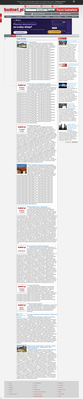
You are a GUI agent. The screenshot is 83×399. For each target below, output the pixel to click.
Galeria (35, 387)
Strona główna (8, 35)
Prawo (60, 396)
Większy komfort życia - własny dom (37, 206)
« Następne (68, 142)
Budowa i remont (62, 389)
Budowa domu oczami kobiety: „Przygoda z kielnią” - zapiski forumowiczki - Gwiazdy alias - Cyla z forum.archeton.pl (42, 347)
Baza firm (36, 385)
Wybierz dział (39, 8)
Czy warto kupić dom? (33, 285)
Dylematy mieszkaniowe (33, 125)
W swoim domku (31, 42)
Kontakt (10, 385)
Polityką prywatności (60, 1)
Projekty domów (37, 389)
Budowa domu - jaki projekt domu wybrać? (39, 83)
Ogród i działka (61, 393)
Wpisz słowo (27, 8)
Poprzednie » (74, 142)
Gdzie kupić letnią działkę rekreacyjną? (38, 246)
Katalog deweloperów (38, 393)
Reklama (11, 389)
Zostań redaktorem (13, 393)
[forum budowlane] (67, 10)
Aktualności (61, 383)
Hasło (14, 35)
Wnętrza (60, 391)
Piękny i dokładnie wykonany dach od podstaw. (40, 165)
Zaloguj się (56, 6)
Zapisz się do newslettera (33, 6)
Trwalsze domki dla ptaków (34, 303)
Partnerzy (11, 387)
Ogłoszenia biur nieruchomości (40, 391)
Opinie (10, 391)
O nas (10, 383)
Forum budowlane (37, 383)
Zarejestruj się (46, 6)
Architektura (61, 385)
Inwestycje (61, 387)
